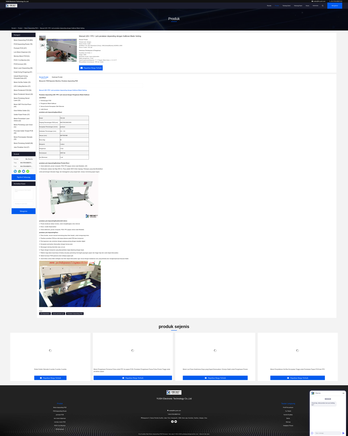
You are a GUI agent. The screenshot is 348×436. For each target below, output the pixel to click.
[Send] (343, 433)
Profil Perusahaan (288, 407)
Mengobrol (335, 5)
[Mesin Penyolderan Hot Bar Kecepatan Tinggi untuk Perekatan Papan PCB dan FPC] (215, 350)
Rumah (269, 5)
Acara (307, 5)
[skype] (15, 171)
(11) (23, 126)
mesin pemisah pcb (58, 313)
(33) (23, 138)
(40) (23, 132)
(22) (22, 119)
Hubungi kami (298, 5)
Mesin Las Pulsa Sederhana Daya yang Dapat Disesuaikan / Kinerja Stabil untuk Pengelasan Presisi (132, 369)
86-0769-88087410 (336, 1)
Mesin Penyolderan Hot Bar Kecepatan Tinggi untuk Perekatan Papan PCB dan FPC (215, 369)
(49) (23, 68)
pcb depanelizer (45, 313)
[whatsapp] (19, 171)
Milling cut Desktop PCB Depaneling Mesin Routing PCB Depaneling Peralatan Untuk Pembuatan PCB (297, 369)
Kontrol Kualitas (288, 414)
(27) (21, 147)
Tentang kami (286, 5)
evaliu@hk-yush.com (319, 1)
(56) (22, 90)
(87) (21, 77)
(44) (22, 105)
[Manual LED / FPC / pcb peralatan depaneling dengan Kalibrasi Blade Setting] (61, 50)
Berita (288, 418)
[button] (13, 355)
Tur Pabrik (288, 411)
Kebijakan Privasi (288, 425)
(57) (23, 72)
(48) (23, 143)
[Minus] (343, 393)
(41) (22, 52)
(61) (22, 56)
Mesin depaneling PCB (31, 28)
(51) (22, 110)
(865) (23, 40)
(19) (23, 94)
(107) (20, 48)
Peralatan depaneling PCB (74, 313)
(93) (20, 64)
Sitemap (288, 422)
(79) (23, 44)
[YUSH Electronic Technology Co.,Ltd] (11, 5)
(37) (22, 86)
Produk (277, 5)
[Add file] (312, 433)
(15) (22, 82)
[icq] (28, 171)
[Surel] (23, 171)
